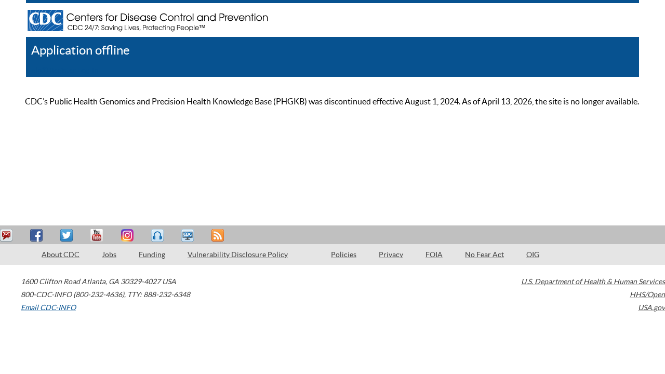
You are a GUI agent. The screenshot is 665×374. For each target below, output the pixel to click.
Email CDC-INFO (48, 307)
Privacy (391, 254)
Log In (87, 70)
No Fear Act (484, 254)
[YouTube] (98, 235)
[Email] (8, 235)
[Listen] (158, 235)
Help (34, 70)
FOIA (434, 254)
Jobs (109, 254)
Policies (343, 254)
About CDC (60, 254)
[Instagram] (128, 235)
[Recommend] (38, 235)
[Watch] (188, 235)
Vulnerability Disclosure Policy (238, 254)
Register (62, 70)
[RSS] (219, 235)
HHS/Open (647, 294)
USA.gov (651, 307)
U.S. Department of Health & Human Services (593, 281)
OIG (532, 254)
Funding (152, 254)
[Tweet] (68, 235)
